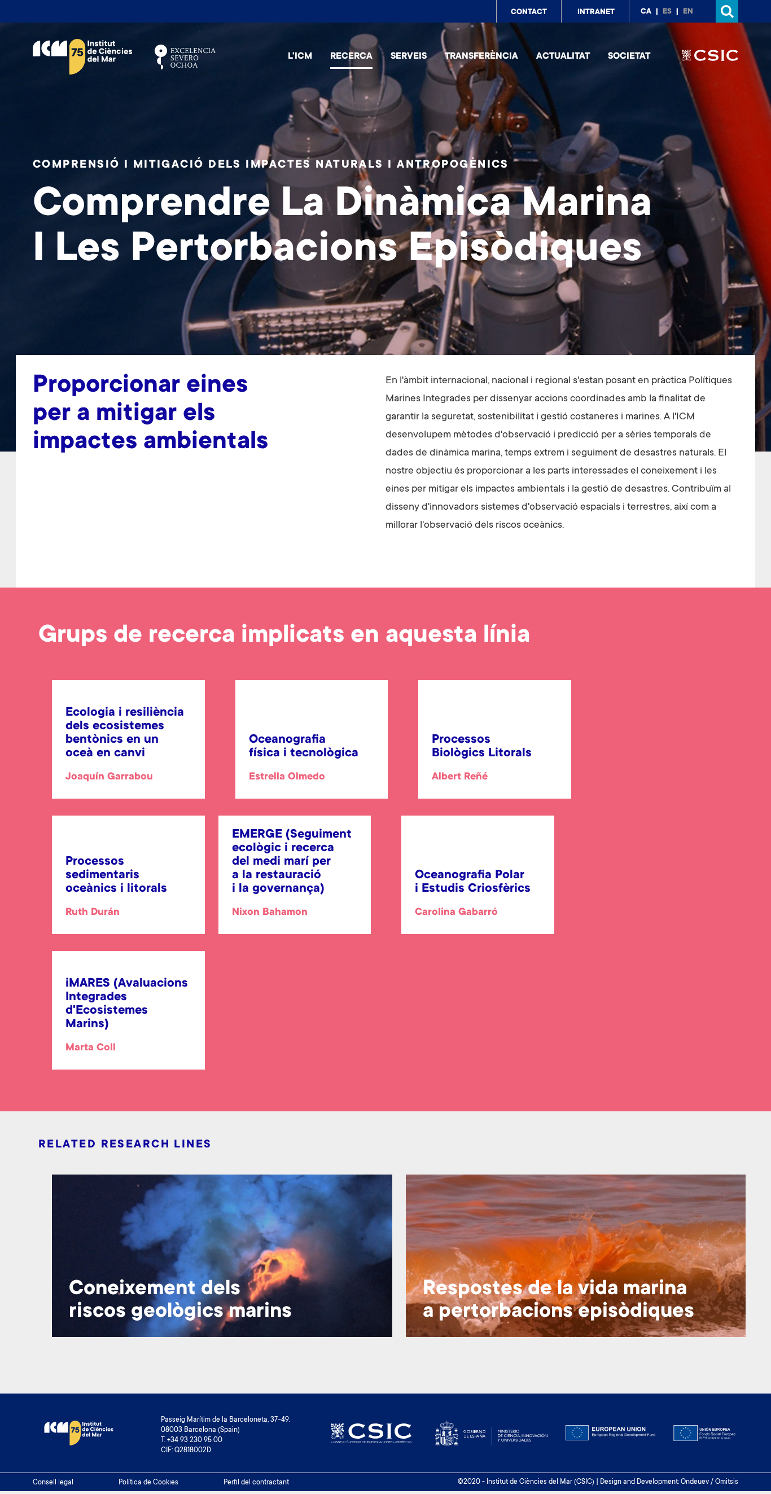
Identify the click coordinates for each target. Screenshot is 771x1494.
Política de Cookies (148, 1483)
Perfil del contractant (256, 1483)
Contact (529, 12)
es (667, 11)
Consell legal (53, 1483)
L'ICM (300, 56)
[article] (128, 746)
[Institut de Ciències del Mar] (82, 56)
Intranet (596, 12)
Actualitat (563, 56)
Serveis (409, 56)
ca (646, 11)
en (688, 11)
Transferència (481, 56)
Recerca (351, 56)
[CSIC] (710, 57)
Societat (629, 56)
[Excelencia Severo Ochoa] (185, 57)
